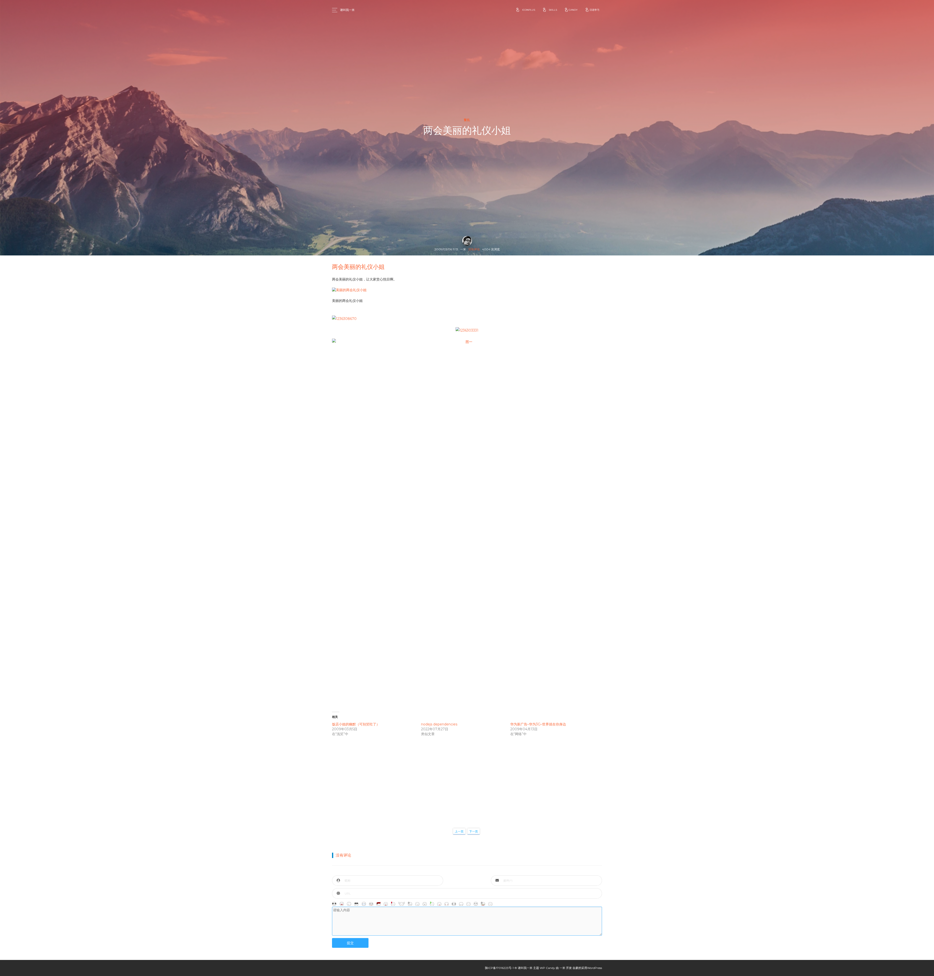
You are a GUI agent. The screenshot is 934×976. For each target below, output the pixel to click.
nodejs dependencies (439, 724)
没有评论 (474, 249)
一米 (562, 968)
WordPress (594, 968)
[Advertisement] (467, 777)
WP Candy (547, 968)
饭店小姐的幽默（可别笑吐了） (356, 724)
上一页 (459, 831)
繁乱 (467, 120)
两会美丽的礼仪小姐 (358, 266)
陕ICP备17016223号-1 (499, 968)
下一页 (473, 831)
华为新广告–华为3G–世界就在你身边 (538, 724)
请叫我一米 (347, 10)
